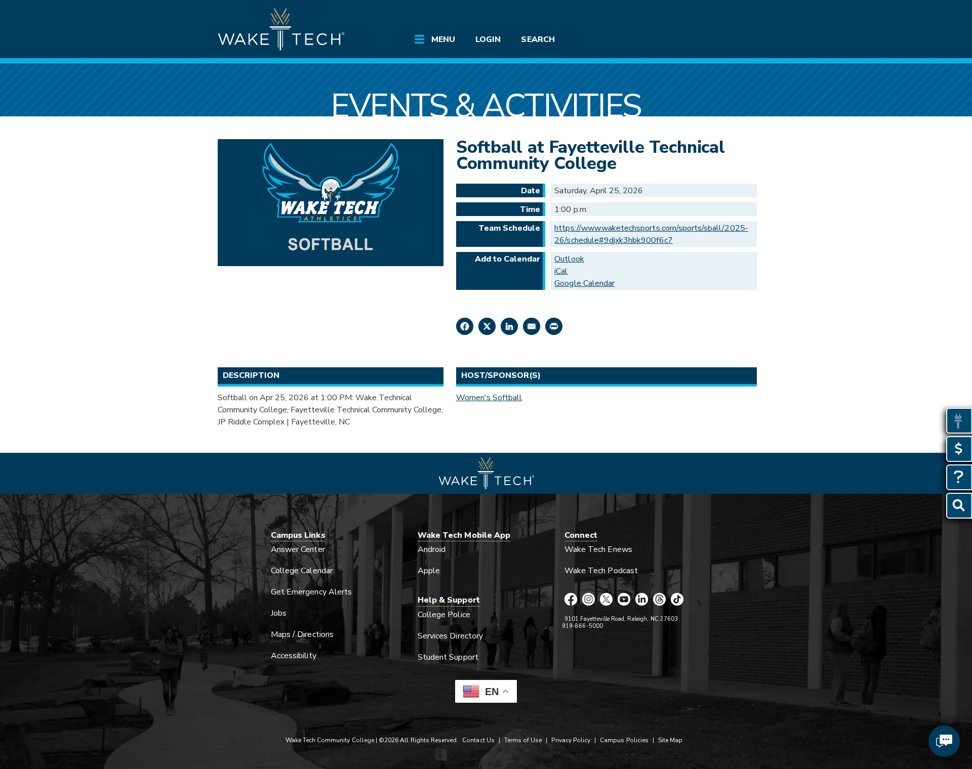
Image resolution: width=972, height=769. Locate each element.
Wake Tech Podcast (601, 570)
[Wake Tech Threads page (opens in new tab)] (659, 600)
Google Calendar (584, 283)
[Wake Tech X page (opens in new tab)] (606, 600)
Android (432, 549)
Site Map (670, 740)
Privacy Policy (570, 740)
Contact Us (478, 740)
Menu (443, 39)
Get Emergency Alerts (311, 591)
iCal (561, 271)
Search (537, 39)
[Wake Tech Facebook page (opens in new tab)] (570, 600)
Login (488, 39)
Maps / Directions (302, 634)
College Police (444, 614)
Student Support (448, 657)
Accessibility (293, 655)
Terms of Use (523, 740)
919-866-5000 (582, 626)
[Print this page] (553, 326)
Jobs (279, 613)
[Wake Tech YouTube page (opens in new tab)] (624, 600)
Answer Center (298, 549)
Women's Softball (489, 397)
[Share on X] (487, 326)
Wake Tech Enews (598, 549)
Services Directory (450, 636)
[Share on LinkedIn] (509, 326)
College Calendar (302, 570)
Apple (429, 570)
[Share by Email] (531, 326)
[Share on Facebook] (464, 326)
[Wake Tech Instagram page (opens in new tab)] (588, 600)
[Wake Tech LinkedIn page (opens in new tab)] (641, 600)
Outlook (569, 259)
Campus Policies (624, 740)
